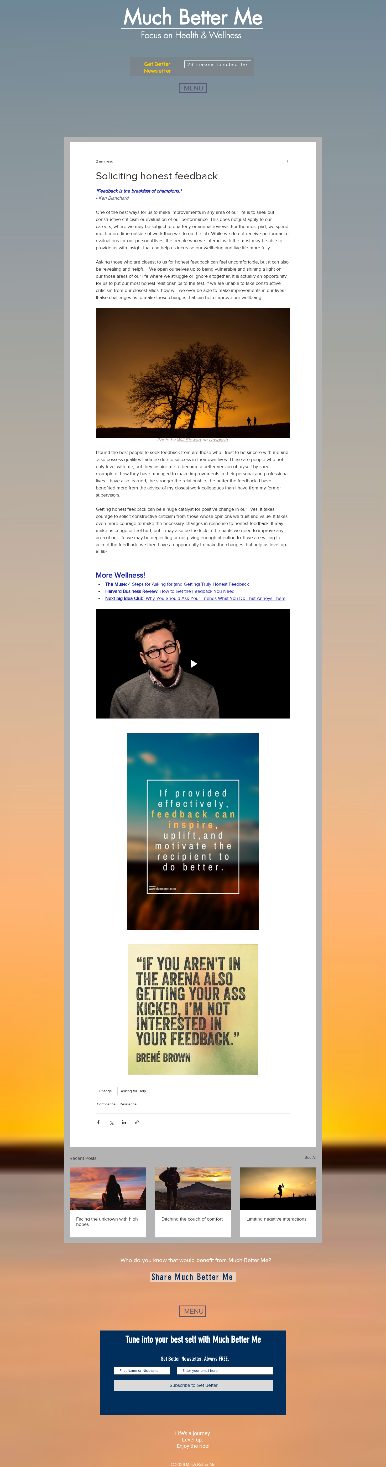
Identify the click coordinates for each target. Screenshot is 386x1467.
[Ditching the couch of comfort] (193, 1188)
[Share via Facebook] (98, 1122)
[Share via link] (136, 1122)
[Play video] (193, 664)
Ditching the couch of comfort (192, 1219)
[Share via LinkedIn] (124, 1122)
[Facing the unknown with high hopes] (108, 1188)
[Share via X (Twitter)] (111, 1122)
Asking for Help (133, 1091)
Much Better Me (193, 17)
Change (105, 1091)
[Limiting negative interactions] (278, 1188)
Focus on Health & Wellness (192, 35)
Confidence (106, 1104)
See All (310, 1157)
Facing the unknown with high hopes (107, 1221)
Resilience (128, 1104)
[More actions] (287, 161)
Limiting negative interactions (276, 1219)
